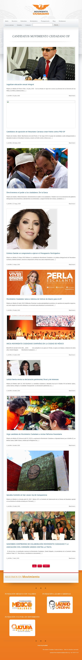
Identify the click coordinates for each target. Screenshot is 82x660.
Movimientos (34, 21)
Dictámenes (62, 21)
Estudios (19, 25)
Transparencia (45, 21)
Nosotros (14, 21)
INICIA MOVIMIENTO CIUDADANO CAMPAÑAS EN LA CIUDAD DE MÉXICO (35, 343)
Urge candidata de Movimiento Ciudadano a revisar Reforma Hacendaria (34, 434)
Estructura (24, 21)
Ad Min (10, 95)
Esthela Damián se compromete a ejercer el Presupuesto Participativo (33, 253)
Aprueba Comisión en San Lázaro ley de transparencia (26, 495)
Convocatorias (9, 25)
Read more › (72, 95)
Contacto (28, 25)
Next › (46, 566)
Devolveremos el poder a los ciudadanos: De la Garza (27, 192)
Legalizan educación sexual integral (20, 84)
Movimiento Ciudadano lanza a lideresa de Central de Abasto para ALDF (34, 299)
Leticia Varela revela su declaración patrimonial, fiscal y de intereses (32, 379)
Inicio (6, 21)
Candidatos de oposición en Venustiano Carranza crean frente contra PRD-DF (35, 131)
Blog (54, 21)
